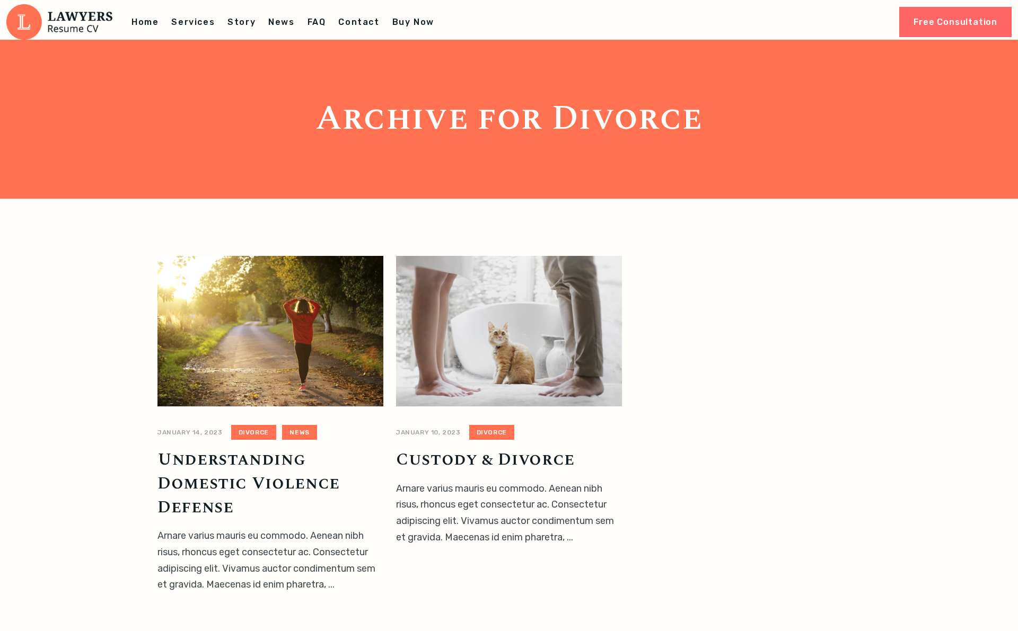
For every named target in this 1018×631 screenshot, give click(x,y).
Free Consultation (955, 22)
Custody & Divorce (485, 460)
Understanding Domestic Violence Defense (248, 483)
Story (241, 22)
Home (145, 22)
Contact (358, 22)
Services (193, 22)
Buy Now (413, 22)
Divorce (254, 432)
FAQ (317, 22)
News (281, 22)
